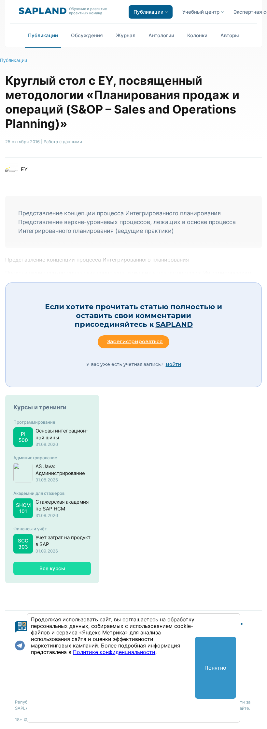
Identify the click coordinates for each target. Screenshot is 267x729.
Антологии (161, 35)
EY (24, 169)
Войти (173, 364)
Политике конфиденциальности (114, 652)
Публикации (43, 35)
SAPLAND (174, 324)
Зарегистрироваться (135, 341)
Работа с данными (63, 141)
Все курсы (52, 568)
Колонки (197, 35)
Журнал (125, 35)
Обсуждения (87, 35)
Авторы (229, 35)
